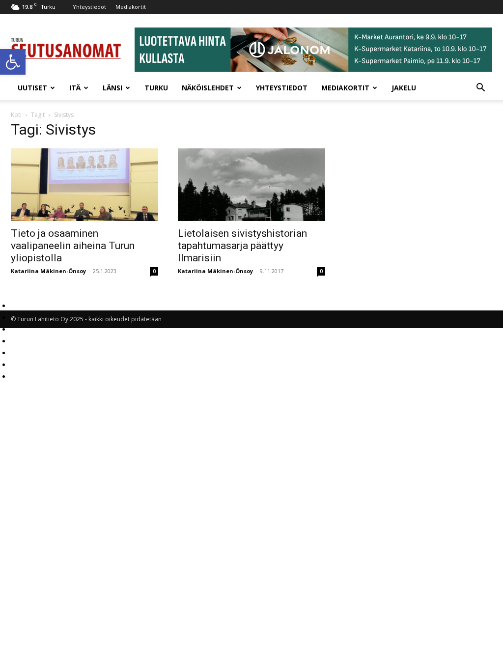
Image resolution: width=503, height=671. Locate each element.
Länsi (112, 87)
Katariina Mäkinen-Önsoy (48, 271)
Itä (75, 87)
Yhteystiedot (89, 6)
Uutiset (32, 87)
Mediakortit (130, 6)
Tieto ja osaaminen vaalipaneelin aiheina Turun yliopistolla (73, 245)
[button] (13, 62)
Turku (156, 87)
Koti (16, 115)
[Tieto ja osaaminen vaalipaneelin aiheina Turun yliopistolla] (84, 184)
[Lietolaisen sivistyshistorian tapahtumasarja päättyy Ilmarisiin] (251, 184)
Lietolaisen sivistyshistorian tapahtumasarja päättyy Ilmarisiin (242, 245)
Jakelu (403, 87)
